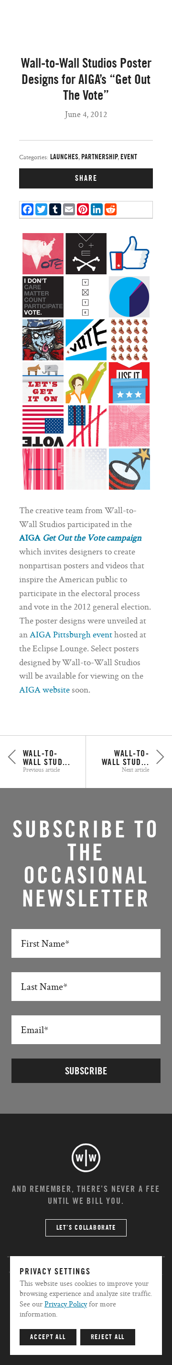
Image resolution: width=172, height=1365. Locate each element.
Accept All (48, 1337)
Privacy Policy (65, 1304)
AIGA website (45, 689)
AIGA (30, 537)
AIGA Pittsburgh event (71, 634)
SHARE (86, 178)
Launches (64, 157)
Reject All (108, 1337)
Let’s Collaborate (86, 1227)
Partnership (99, 157)
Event (128, 157)
